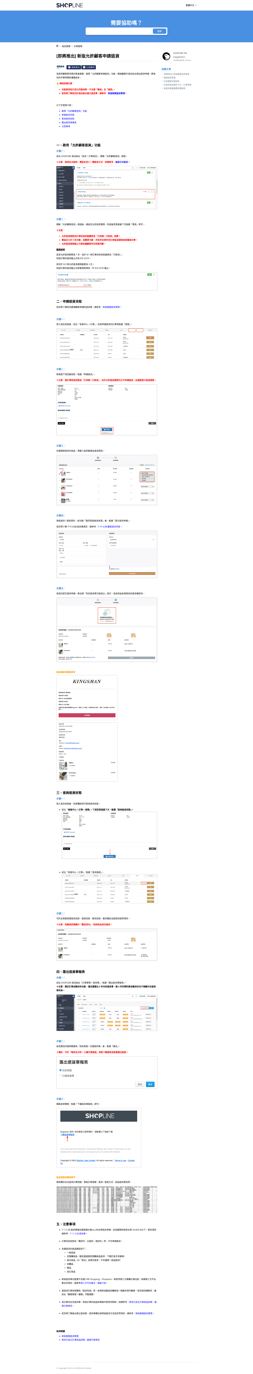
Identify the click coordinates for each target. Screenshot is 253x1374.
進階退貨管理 (170, 77)
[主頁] (69, 5)
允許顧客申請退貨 (171, 81)
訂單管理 (78, 46)
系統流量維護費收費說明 (174, 88)
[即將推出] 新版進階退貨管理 (176, 74)
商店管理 (66, 46)
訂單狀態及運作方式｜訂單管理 (177, 84)
